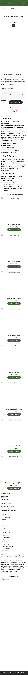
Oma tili (3, 528)
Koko (4, 94)
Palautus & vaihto (6, 517)
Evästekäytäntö (6, 548)
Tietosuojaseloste (6, 537)
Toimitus (4, 519)
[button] (13, 25)
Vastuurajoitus (5, 544)
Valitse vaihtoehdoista (14, 229)
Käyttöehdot (5, 535)
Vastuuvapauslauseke (8, 546)
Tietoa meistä (5, 526)
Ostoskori (14, 16)
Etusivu (6, 16)
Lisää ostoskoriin (15, 102)
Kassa (22, 16)
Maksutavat (4, 523)
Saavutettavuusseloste (8, 551)
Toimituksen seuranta (7, 521)
